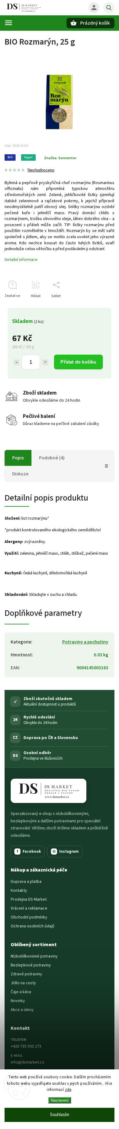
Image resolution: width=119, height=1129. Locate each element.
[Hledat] (108, 7)
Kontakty (19, 890)
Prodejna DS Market (29, 899)
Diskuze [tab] (20, 473)
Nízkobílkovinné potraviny (34, 956)
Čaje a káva (21, 992)
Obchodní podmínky (29, 917)
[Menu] (8, 22)
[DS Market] (48, 791)
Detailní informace (21, 260)
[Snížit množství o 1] (16, 362)
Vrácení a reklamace (29, 908)
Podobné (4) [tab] (52, 457)
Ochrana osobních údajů (32, 926)
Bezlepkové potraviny (31, 965)
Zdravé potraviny (26, 974)
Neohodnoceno (40, 170)
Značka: (60, 158)
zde (68, 1089)
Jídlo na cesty (23, 983)
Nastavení (60, 1100)
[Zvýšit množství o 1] (45, 362)
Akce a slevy (22, 1010)
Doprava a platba (26, 882)
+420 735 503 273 (26, 1046)
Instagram (65, 851)
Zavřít (95, 306)
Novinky (18, 1001)
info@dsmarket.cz (27, 1062)
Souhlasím (59, 1114)
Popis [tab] (18, 457)
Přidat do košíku (78, 361)
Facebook (29, 851)
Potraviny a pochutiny (85, 642)
